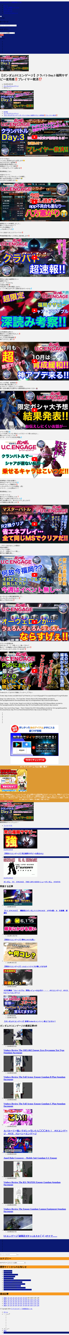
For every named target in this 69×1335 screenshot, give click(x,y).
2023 (5, 1303)
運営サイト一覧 (9, 1278)
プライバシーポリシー (11, 13)
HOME (6, 112)
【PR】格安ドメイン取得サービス (15, 1288)
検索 (2, 35)
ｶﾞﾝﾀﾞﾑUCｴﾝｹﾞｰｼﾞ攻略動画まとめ (10, 2)
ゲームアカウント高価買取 (12, 1286)
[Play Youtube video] (34, 137)
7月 (23, 1298)
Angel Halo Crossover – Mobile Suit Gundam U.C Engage (30, 1158)
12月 (37, 1300)
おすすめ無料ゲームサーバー (13, 1282)
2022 (5, 1305)
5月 (18, 1298)
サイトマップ (8, 11)
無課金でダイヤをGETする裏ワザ (14, 1284)
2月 (11, 1298)
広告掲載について (9, 1276)
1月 (8, 1298)
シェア (8, 1314)
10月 (31, 1300)
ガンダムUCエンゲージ (11, 86)
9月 (28, 1300)
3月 (13, 1298)
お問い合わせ (8, 9)
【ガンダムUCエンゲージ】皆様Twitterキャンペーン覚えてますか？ (30, 1021)
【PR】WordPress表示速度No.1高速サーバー (18, 1289)
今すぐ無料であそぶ (6, 801)
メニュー (6, 1329)
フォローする (8, 825)
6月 (21, 1298)
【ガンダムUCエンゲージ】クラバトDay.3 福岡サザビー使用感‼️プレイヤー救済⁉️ (31, 115)
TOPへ (6, 1332)
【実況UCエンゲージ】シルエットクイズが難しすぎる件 (25, 966)
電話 (5, 1330)
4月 (16, 1298)
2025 (5, 1300)
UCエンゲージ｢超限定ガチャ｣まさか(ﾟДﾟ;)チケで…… (30, 1236)
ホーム (6, 5)
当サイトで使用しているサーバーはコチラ (17, 1280)
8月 (26, 1298)
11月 (34, 1300)
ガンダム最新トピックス (11, 7)
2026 (5, 1298)
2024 (5, 1301)
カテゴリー (3, 1262)
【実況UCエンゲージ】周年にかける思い (19, 940)
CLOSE (2, 18)
